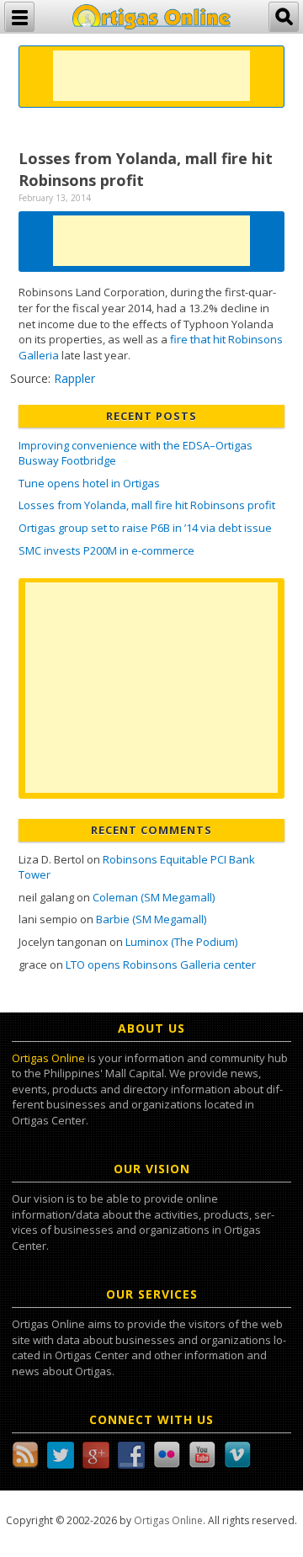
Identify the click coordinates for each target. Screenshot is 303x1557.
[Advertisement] (151, 75)
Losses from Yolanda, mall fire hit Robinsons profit (147, 505)
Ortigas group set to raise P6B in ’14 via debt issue (145, 527)
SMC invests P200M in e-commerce (106, 550)
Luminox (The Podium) (181, 941)
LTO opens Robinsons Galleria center (161, 964)
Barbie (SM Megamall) (151, 919)
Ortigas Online (48, 1057)
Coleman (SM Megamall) (154, 897)
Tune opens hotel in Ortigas (89, 483)
